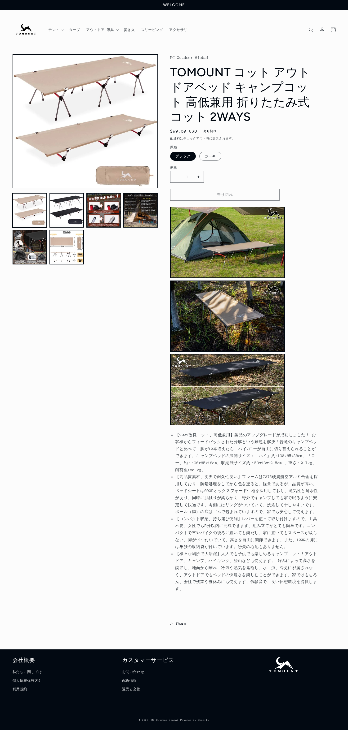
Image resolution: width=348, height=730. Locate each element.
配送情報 (129, 680)
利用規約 (20, 689)
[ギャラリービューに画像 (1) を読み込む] (30, 210)
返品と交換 (131, 689)
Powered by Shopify (194, 720)
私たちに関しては (27, 672)
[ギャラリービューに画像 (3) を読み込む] (103, 210)
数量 (173, 167)
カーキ (210, 156)
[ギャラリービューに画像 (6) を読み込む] (66, 247)
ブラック (183, 156)
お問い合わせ (133, 672)
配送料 (175, 138)
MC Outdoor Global (165, 720)
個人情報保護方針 (27, 680)
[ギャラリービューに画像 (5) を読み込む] (30, 247)
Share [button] (181, 623)
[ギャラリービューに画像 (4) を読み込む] (140, 210)
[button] (55, 30)
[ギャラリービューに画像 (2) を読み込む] (66, 210)
